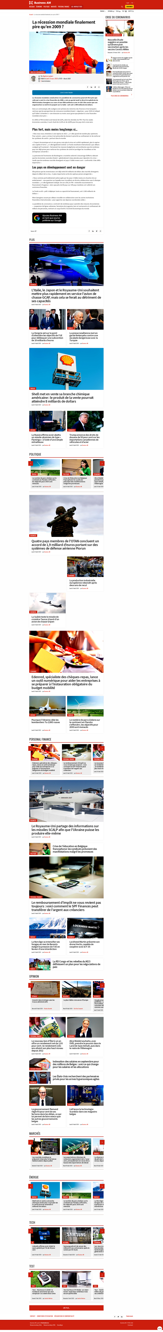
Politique (46, 6)
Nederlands (129, 1316)
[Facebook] (114, 1316)
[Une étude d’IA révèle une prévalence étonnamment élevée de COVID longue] (109, 65)
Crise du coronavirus (37, 72)
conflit (70, 328)
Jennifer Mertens (48, 1298)
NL (132, 3)
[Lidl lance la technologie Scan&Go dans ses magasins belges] (85, 1086)
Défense (32, 430)
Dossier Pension (35, 1069)
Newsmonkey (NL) (36, 1325)
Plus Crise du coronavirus (122, 95)
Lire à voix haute (66, 93)
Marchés (54, 6)
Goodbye (60, 1325)
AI (32, 1242)
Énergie (103, 11)
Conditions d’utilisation (45, 1316)
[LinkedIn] (121, 1316)
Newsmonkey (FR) (49, 1325)
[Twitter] (118, 1316)
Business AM (47, 304)
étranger (97, 1242)
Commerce (71, 430)
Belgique (32, 6)
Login (127, 3)
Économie (39, 6)
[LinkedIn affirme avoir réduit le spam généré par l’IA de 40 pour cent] (45, 1228)
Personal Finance (63, 6)
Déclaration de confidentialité (64, 1316)
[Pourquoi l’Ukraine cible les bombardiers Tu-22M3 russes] (47, 697)
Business (33, 284)
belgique (65, 996)
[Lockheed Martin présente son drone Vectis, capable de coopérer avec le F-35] (85, 919)
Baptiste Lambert (48, 76)
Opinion (111, 11)
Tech (118, 11)
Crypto (131, 11)
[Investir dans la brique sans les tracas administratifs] (45, 982)
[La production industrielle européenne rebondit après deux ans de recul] (85, 557)
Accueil (31, 14)
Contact (32, 1316)
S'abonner (129, 7)
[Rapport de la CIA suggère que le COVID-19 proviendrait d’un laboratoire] (109, 57)
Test (124, 11)
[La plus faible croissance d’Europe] (76, 982)
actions (34, 1153)
